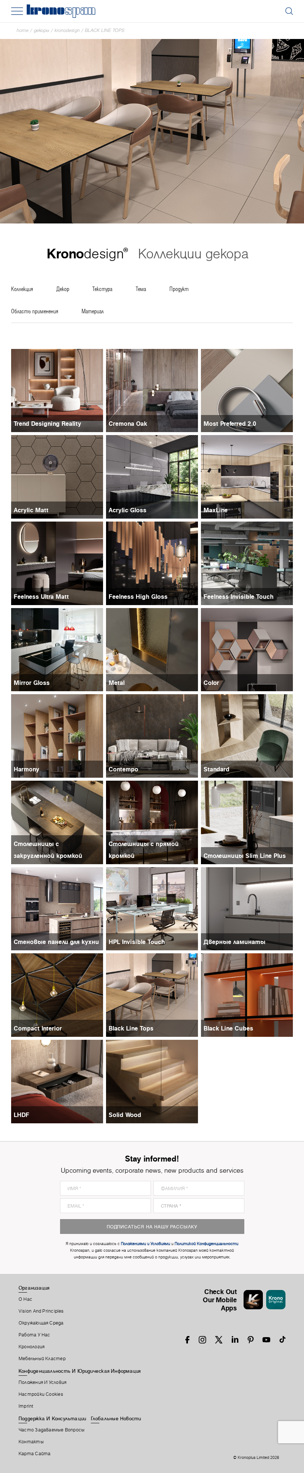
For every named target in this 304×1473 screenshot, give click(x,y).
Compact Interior (38, 1028)
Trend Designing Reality (47, 423)
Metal (117, 682)
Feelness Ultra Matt (41, 596)
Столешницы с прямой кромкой (144, 849)
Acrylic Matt (31, 510)
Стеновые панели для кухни (56, 941)
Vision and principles (41, 1311)
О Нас (25, 1299)
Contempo (123, 769)
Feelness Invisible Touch (239, 596)
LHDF (21, 1114)
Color (211, 682)
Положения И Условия (42, 1382)
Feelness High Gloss (138, 596)
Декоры (41, 30)
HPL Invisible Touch (137, 941)
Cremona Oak (128, 423)
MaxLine (216, 510)
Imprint (26, 1406)
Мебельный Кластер (42, 1359)
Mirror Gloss (32, 682)
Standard (216, 769)
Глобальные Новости (116, 1418)
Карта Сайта (34, 1454)
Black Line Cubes (228, 1028)
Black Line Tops (105, 30)
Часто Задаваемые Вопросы (52, 1430)
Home (23, 30)
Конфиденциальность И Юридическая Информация (80, 1371)
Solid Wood (125, 1114)
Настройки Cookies (41, 1394)
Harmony (26, 769)
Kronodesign (67, 30)
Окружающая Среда (41, 1323)
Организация (34, 1287)
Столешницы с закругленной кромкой (48, 849)
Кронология (31, 1347)
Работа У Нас (34, 1335)
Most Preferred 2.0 (230, 423)
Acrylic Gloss (127, 510)
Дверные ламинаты (234, 941)
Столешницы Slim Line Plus (245, 855)
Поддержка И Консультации (52, 1418)
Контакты (31, 1442)
